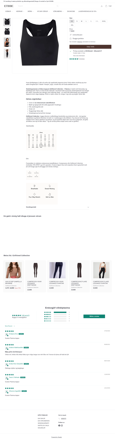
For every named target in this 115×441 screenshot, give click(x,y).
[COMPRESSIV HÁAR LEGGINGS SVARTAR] (57, 275)
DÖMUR (8, 11)
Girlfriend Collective (21, 255)
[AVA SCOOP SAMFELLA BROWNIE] (14, 275)
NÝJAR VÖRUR (42, 11)
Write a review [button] (94, 316)
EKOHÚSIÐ (71, 11)
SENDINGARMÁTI (43, 423)
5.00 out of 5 (25, 315)
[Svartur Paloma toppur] (12, 234)
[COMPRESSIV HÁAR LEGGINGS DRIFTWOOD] (36, 276)
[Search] (57, 6)
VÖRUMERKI (57, 11)
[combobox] (38, 6)
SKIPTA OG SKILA (43, 425)
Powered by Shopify (56, 437)
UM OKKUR (41, 418)
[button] (73, 59)
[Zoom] (39, 45)
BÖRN (30, 11)
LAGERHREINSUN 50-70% (87, 11)
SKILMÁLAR (41, 428)
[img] (9, 331)
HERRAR (19, 11)
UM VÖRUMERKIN (44, 421)
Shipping (79, 41)
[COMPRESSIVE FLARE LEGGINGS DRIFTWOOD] (79, 276)
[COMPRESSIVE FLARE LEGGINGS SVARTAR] (101, 275)
